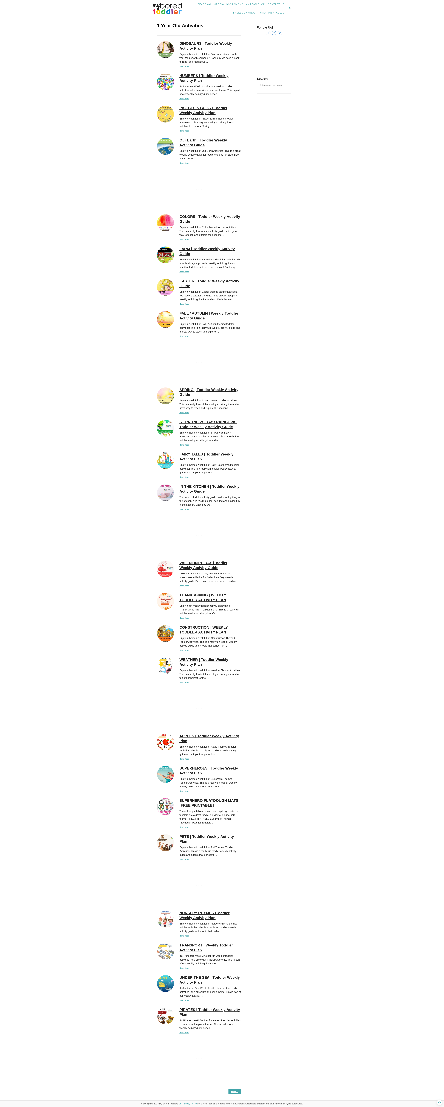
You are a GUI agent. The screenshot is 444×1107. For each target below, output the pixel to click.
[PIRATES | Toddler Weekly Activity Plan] (165, 1015)
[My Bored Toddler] (169, 8)
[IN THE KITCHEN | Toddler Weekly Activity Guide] (165, 492)
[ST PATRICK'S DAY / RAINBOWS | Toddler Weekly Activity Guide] (165, 428)
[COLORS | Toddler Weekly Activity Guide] (165, 222)
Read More (184, 66)
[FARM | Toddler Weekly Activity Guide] (165, 255)
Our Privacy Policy (188, 1103)
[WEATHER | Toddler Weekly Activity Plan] (165, 665)
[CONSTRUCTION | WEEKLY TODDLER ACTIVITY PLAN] (165, 633)
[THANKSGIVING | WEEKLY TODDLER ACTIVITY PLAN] (165, 601)
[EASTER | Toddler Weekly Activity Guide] (165, 287)
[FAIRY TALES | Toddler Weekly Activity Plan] (165, 460)
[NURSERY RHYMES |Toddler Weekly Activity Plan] (165, 919)
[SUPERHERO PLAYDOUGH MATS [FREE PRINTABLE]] (165, 806)
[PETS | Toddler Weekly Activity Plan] (165, 842)
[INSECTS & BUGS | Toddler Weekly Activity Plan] (165, 114)
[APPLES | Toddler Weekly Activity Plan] (165, 742)
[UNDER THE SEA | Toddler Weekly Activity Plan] (165, 983)
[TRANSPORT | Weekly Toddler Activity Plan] (165, 951)
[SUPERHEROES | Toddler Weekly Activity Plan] (165, 774)
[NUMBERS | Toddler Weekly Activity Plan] (165, 81)
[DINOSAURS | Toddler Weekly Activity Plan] (165, 49)
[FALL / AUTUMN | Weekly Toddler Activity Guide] (165, 319)
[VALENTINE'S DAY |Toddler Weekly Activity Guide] (165, 569)
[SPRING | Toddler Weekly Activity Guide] (165, 395)
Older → (234, 1092)
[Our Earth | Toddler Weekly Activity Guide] (165, 146)
